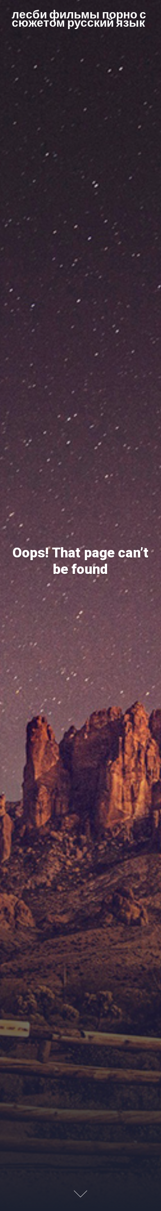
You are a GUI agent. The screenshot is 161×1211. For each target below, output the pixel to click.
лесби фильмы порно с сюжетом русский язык (79, 18)
